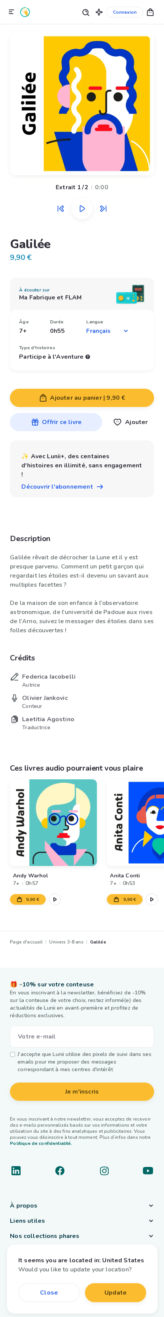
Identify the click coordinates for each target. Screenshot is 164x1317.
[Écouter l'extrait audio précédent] (60, 208)
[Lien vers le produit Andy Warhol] (53, 822)
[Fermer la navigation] (11, 12)
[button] (99, 12)
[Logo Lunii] (25, 12)
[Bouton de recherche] (85, 12)
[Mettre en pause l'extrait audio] (82, 208)
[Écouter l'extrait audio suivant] (103, 208)
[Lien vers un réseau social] (16, 1171)
